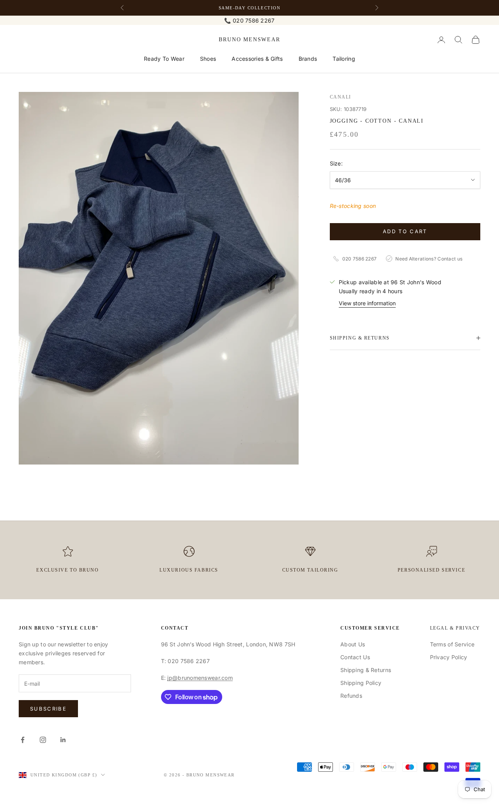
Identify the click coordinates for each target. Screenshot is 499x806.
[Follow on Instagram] (43, 740)
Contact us (449, 258)
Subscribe (48, 709)
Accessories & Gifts (257, 58)
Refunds (351, 695)
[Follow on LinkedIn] (63, 740)
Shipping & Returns (365, 670)
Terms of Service (452, 644)
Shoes (208, 58)
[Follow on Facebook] (23, 740)
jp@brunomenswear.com (200, 677)
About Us (352, 644)
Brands (308, 58)
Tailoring (344, 58)
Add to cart (405, 231)
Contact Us (355, 657)
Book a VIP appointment (249, 7)
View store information (367, 302)
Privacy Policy (448, 657)
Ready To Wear (164, 58)
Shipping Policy (360, 682)
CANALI (340, 97)
